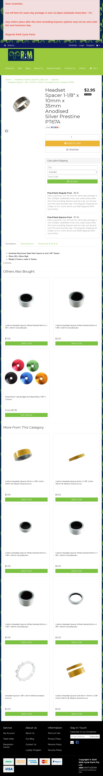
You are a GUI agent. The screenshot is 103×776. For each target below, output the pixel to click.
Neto (80, 772)
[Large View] (6, 131)
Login (81, 45)
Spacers (55, 79)
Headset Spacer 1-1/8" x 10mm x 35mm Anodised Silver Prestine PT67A (41, 82)
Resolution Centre (8, 745)
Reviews (42, 244)
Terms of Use (54, 733)
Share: (48, 127)
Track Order (8, 739)
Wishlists (73, 45)
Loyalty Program (33, 750)
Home (82, 68)
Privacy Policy (54, 739)
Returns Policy (55, 744)
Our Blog (30, 739)
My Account (9, 733)
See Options (26, 415)
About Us (38, 68)
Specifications (27, 244)
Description (10, 244)
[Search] (5, 45)
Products (9, 68)
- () (94, 68)
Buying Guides (54, 68)
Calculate (73, 181)
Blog (28, 68)
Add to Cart (73, 143)
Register (90, 45)
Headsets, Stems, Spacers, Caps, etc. (31, 79)
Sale (20, 68)
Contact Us (70, 68)
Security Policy (55, 750)
